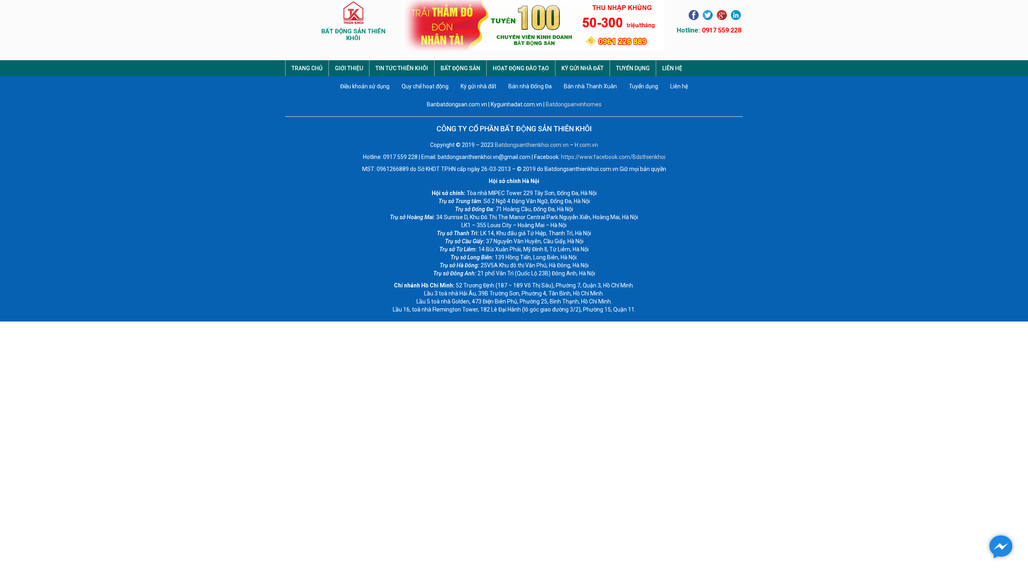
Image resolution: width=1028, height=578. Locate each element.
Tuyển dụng (633, 68)
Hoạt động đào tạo (521, 68)
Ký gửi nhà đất (582, 68)
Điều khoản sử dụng (365, 86)
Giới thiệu (349, 68)
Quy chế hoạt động (425, 86)
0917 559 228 (721, 30)
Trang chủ (307, 68)
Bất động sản (460, 68)
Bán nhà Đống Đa (530, 86)
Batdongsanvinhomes (574, 104)
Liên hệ (672, 68)
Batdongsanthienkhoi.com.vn (532, 145)
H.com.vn (586, 145)
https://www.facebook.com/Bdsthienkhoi (613, 157)
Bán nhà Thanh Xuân (590, 86)
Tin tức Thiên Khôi (401, 68)
